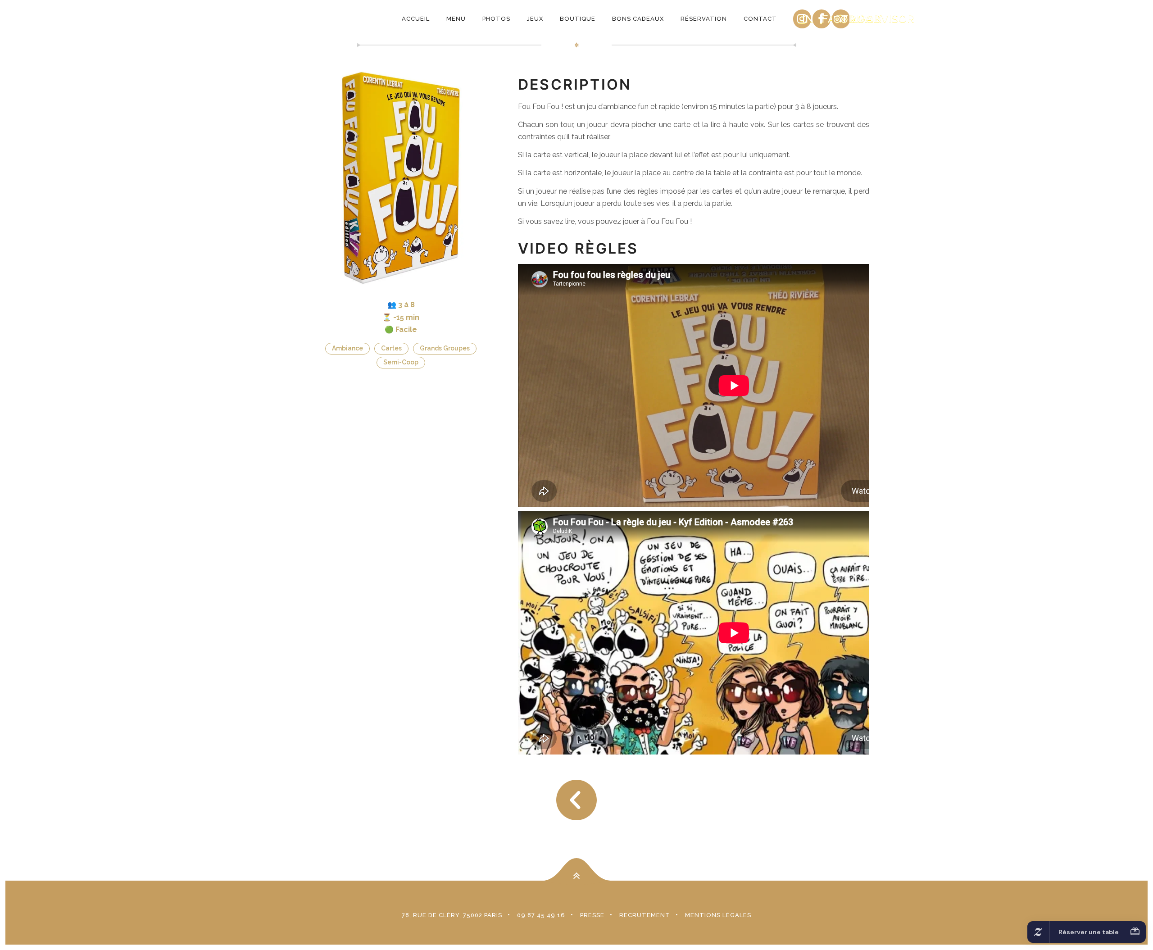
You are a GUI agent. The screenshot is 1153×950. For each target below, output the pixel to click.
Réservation (704, 18)
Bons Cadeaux (638, 18)
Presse (592, 915)
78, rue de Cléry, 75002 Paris (452, 915)
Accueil (416, 18)
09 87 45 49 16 (541, 915)
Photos (496, 18)
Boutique (577, 18)
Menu (456, 18)
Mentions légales (718, 915)
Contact (760, 18)
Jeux (535, 18)
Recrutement (644, 915)
